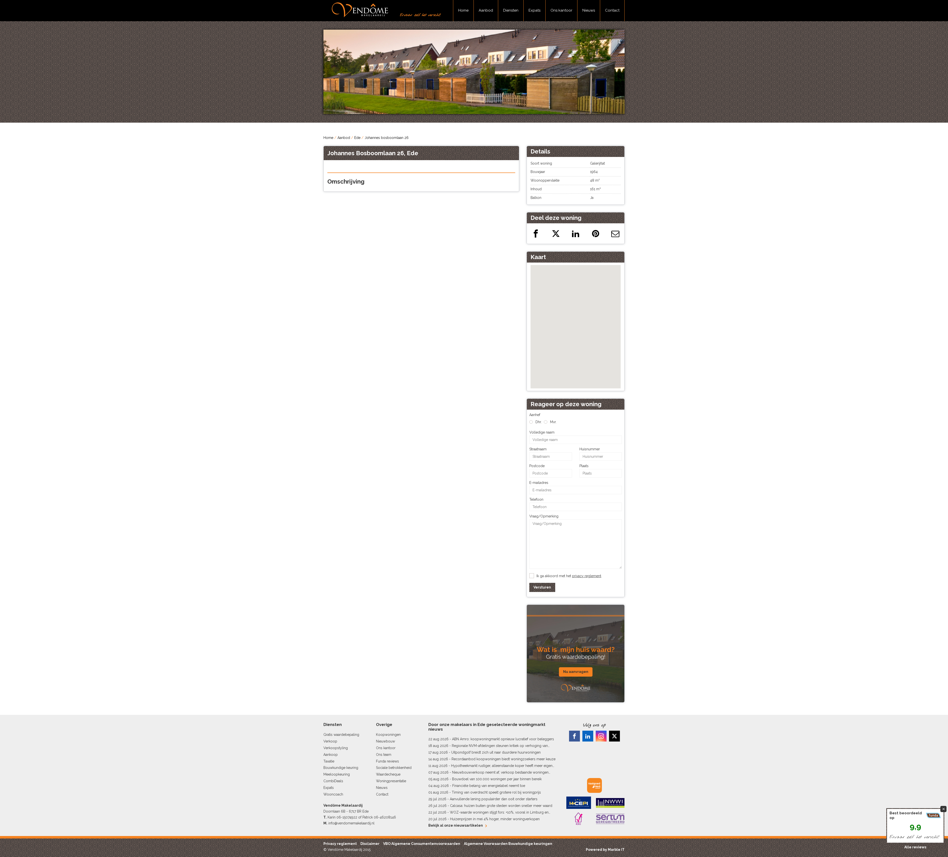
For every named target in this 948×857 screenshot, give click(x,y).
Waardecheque (388, 774)
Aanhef (534, 415)
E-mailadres (538, 483)
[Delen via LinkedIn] (575, 233)
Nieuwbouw (385, 741)
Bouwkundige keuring (340, 768)
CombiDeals (333, 781)
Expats (534, 10)
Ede (357, 138)
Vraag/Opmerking (543, 516)
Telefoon (536, 499)
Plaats (584, 466)
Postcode (537, 466)
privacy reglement (586, 576)
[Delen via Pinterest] (595, 233)
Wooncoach (333, 794)
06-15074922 (346, 817)
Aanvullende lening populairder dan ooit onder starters (493, 799)
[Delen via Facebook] (536, 233)
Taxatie (328, 761)
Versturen (542, 587)
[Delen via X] (556, 233)
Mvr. (553, 422)
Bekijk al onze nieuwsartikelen (455, 825)
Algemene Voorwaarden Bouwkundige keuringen (508, 844)
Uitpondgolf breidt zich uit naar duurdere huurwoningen (496, 752)
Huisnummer (589, 449)
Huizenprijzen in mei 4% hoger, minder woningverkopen (495, 819)
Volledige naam (541, 432)
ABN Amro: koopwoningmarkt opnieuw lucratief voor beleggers (503, 739)
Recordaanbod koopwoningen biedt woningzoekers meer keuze (503, 759)
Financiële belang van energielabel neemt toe (488, 786)
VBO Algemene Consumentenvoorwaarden (421, 844)
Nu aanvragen (575, 672)
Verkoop (330, 741)
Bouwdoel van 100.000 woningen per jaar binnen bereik (497, 779)
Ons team (383, 755)
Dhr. (538, 422)
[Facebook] (574, 736)
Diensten (510, 10)
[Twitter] (614, 736)
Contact (612, 10)
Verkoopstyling (335, 748)
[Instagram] (601, 736)
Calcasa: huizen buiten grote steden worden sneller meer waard (501, 806)
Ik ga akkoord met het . (569, 576)
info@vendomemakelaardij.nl (351, 823)
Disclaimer (369, 844)
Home (463, 10)
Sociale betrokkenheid (394, 768)
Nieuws (588, 10)
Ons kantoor (561, 10)
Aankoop (330, 755)
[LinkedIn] (587, 736)
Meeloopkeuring (336, 774)
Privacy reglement (340, 844)
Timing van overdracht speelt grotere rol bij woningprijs (496, 792)
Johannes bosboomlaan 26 (387, 138)
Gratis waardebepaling (341, 735)
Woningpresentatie (391, 781)
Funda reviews (387, 761)
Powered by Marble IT (605, 850)
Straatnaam (538, 449)
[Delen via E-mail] (615, 233)
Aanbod (486, 10)
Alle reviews (915, 847)
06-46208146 (385, 817)
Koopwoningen (388, 735)
